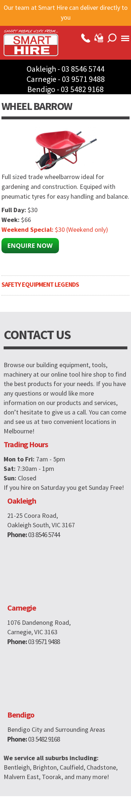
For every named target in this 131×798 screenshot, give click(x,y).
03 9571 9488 (83, 79)
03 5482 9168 (82, 89)
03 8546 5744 (82, 69)
